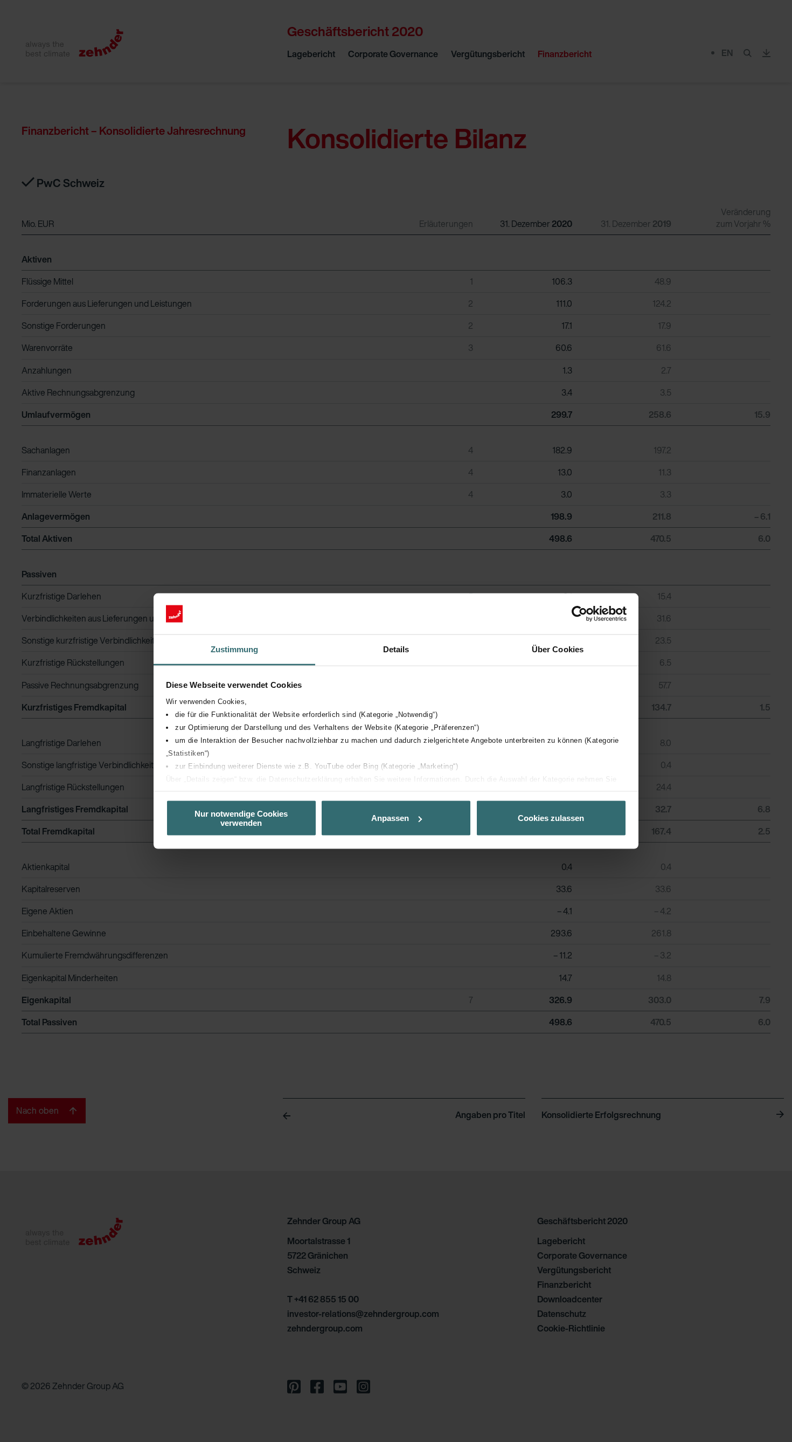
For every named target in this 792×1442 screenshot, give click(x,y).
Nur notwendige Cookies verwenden (241, 818)
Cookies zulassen (551, 818)
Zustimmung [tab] (235, 649)
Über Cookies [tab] (557, 649)
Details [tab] (396, 649)
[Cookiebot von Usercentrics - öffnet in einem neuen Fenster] (579, 614)
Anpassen (390, 818)
